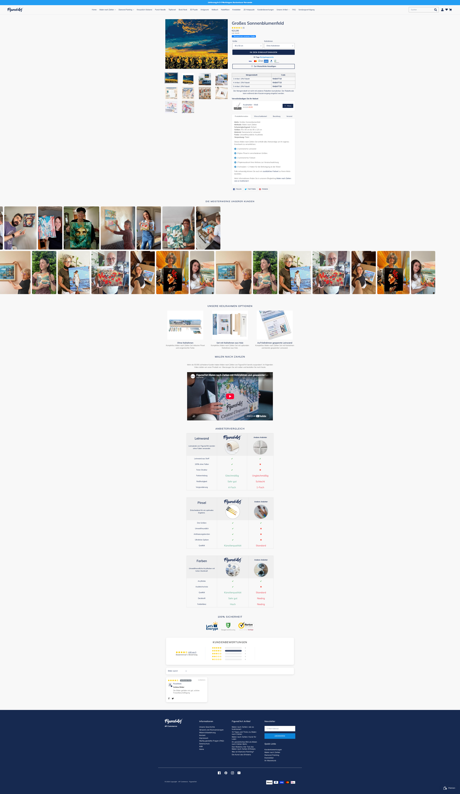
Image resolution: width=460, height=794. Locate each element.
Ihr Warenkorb (270, 761)
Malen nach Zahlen (272, 752)
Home (201, 749)
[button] (237, 28)
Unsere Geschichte (207, 727)
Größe (234, 41)
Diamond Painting (271, 755)
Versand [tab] (289, 116)
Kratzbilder (269, 758)
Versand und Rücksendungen (211, 730)
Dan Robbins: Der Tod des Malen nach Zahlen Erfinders (244, 748)
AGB (201, 746)
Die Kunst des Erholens (241, 755)
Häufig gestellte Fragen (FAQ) (211, 741)
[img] (179, 680)
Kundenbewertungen (273, 749)
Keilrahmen (268, 41)
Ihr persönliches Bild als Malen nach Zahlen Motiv (244, 743)
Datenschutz (204, 744)
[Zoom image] (196, 44)
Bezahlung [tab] (276, 116)
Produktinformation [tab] (241, 116)
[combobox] (424, 9)
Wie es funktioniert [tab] (260, 116)
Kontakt (202, 735)
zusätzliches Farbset (271, 171)
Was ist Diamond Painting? (243, 752)
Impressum (203, 738)
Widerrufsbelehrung (207, 732)
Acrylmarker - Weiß (250, 105)
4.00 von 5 (192, 652)
